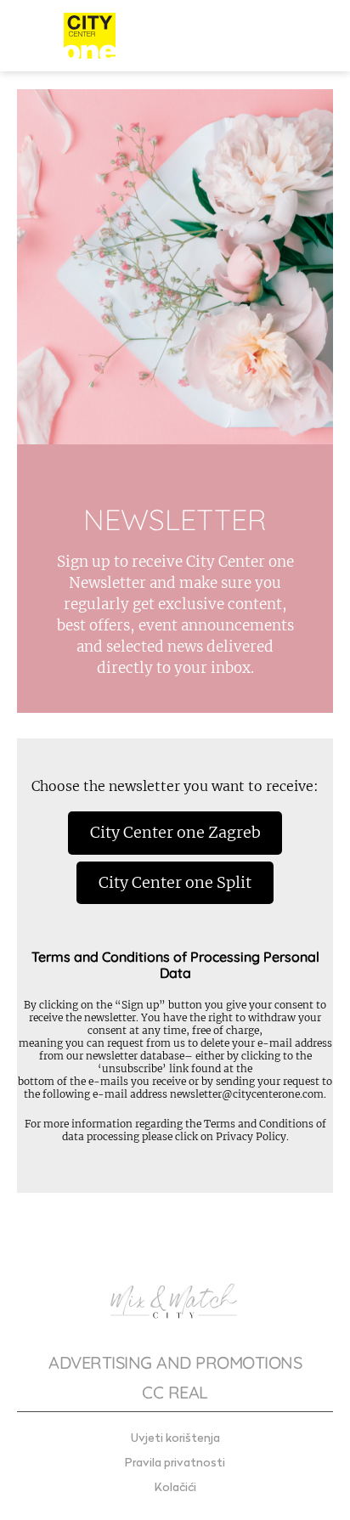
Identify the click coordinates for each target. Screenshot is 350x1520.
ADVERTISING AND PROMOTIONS (175, 1362)
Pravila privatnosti (175, 1463)
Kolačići (175, 1488)
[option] (175, 401)
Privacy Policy (251, 1136)
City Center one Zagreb (175, 832)
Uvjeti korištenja (175, 1438)
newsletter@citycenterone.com (247, 1094)
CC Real (175, 1392)
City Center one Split (175, 882)
